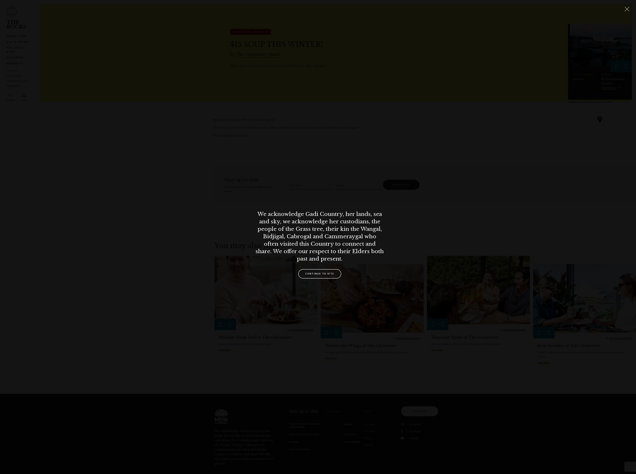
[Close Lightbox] (627, 9)
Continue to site (319, 273)
